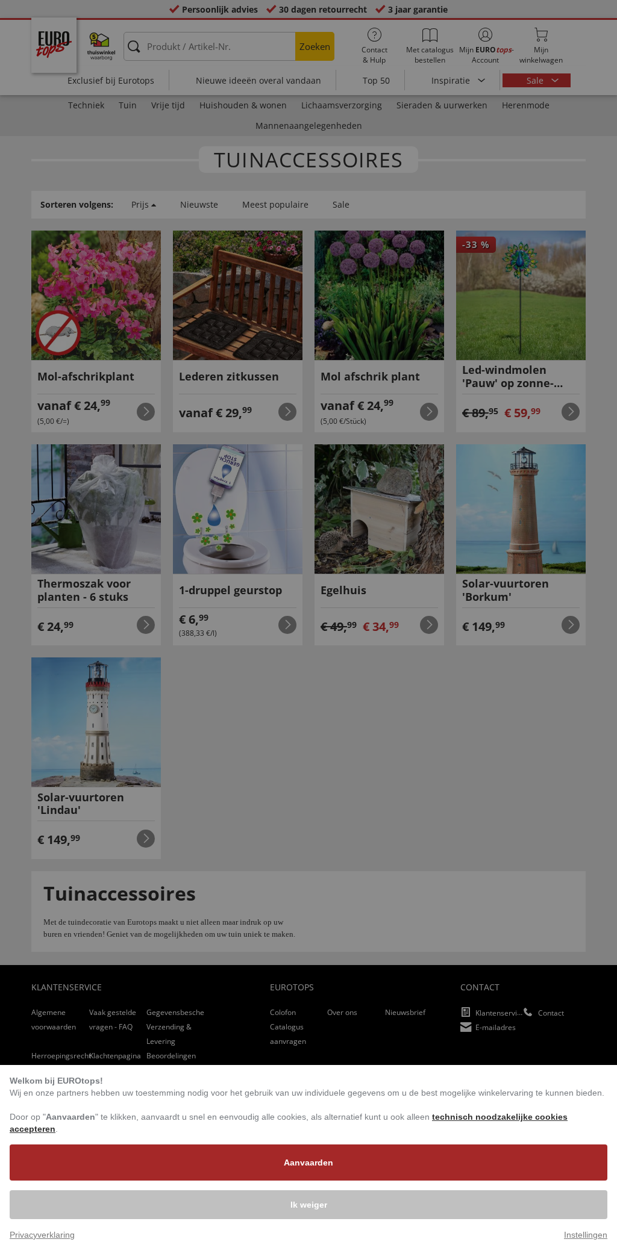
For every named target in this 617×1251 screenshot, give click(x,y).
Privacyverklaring (42, 1235)
